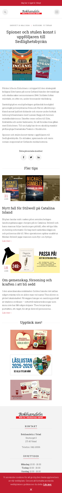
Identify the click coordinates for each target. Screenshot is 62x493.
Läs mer (47, 484)
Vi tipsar (47, 25)
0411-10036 (35, 447)
